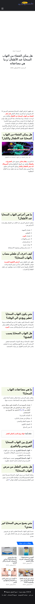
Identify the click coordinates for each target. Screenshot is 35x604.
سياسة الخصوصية (23, 595)
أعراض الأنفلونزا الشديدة (11, 262)
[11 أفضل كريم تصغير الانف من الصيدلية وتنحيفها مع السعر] (9, 572)
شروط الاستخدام (12, 595)
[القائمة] (2, 8)
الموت (7, 327)
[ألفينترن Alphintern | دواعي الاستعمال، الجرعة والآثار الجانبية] (26, 551)
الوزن (24, 236)
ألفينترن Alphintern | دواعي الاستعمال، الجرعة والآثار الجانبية (26, 559)
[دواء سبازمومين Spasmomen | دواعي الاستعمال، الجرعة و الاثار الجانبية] (9, 551)
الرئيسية (18, 51)
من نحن (31, 595)
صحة (14, 51)
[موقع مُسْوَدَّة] (26, 3)
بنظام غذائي (23, 161)
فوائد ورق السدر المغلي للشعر (15, 433)
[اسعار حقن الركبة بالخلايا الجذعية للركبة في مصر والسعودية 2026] (26, 572)
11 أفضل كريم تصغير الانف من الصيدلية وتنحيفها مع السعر (9, 580)
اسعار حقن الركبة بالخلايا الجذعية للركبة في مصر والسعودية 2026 (27, 580)
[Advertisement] (17, 29)
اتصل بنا (4, 595)
